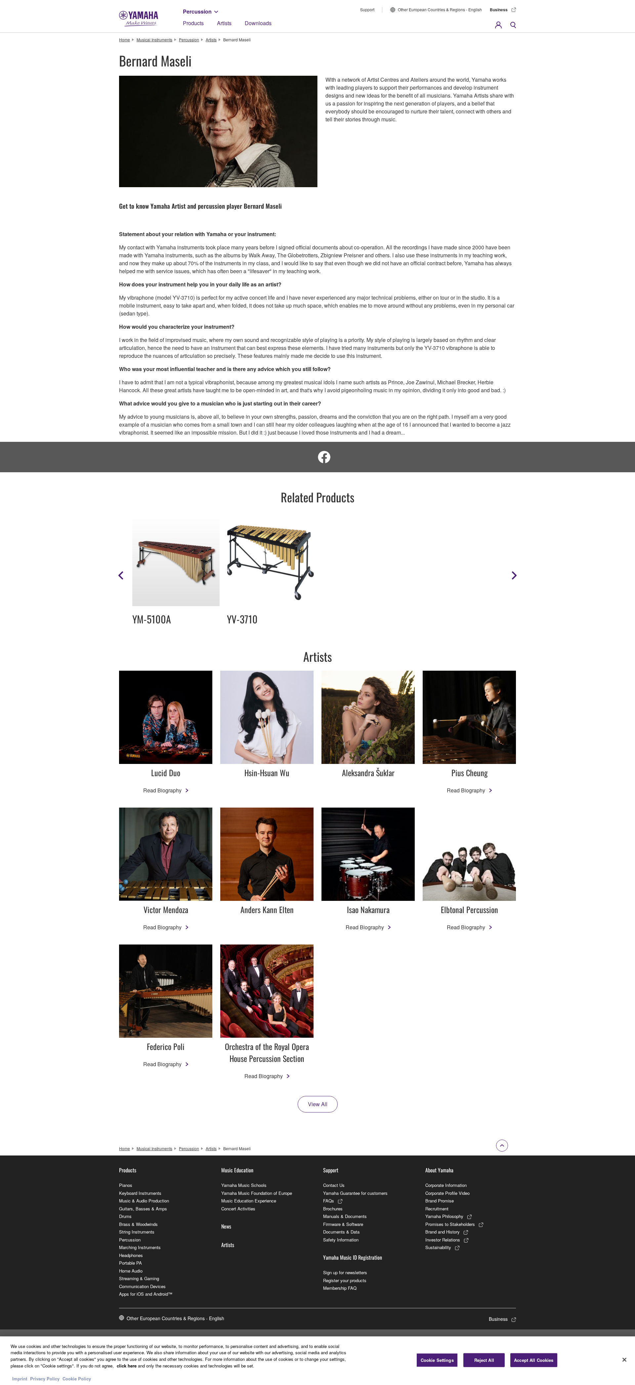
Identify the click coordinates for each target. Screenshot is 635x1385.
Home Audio (131, 1271)
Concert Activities (238, 1208)
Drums (125, 1216)
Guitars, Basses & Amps (143, 1208)
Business (499, 10)
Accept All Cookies (533, 1360)
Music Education (237, 1170)
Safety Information (341, 1240)
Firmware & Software (343, 1224)
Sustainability (438, 1247)
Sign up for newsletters (345, 1272)
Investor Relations (442, 1240)
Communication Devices (142, 1286)
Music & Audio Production (144, 1200)
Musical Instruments (154, 39)
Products (193, 23)
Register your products (344, 1280)
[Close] (624, 1360)
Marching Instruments (140, 1247)
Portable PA (130, 1263)
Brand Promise (439, 1200)
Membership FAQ (340, 1288)
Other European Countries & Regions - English (440, 9)
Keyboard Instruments (140, 1193)
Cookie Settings (437, 1360)
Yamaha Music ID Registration (352, 1257)
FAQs (328, 1200)
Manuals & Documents (345, 1216)
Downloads (258, 23)
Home (124, 39)
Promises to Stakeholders (450, 1224)
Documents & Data (341, 1232)
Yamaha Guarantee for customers (355, 1193)
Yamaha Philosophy (444, 1216)
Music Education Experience (248, 1200)
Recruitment (436, 1208)
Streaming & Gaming (139, 1278)
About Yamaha (439, 1170)
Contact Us (334, 1185)
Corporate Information (446, 1185)
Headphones (131, 1255)
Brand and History (442, 1232)
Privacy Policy (45, 1378)
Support (367, 9)
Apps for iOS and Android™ (145, 1294)
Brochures (333, 1208)
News (226, 1226)
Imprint (19, 1378)
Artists (224, 23)
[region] (317, 1360)
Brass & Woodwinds (138, 1224)
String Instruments (136, 1232)
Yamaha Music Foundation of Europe (256, 1193)
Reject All (484, 1360)
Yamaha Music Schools (244, 1185)
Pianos (125, 1185)
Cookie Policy (77, 1378)
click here (127, 1365)
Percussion (197, 11)
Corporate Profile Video (447, 1193)
